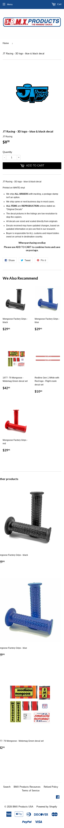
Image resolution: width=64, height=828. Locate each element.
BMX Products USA (23, 806)
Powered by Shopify (46, 806)
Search (6, 786)
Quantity (7, 152)
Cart (59, 4)
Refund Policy (51, 786)
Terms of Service (30, 790)
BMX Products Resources (27, 786)
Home (6, 43)
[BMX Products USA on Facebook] (58, 797)
